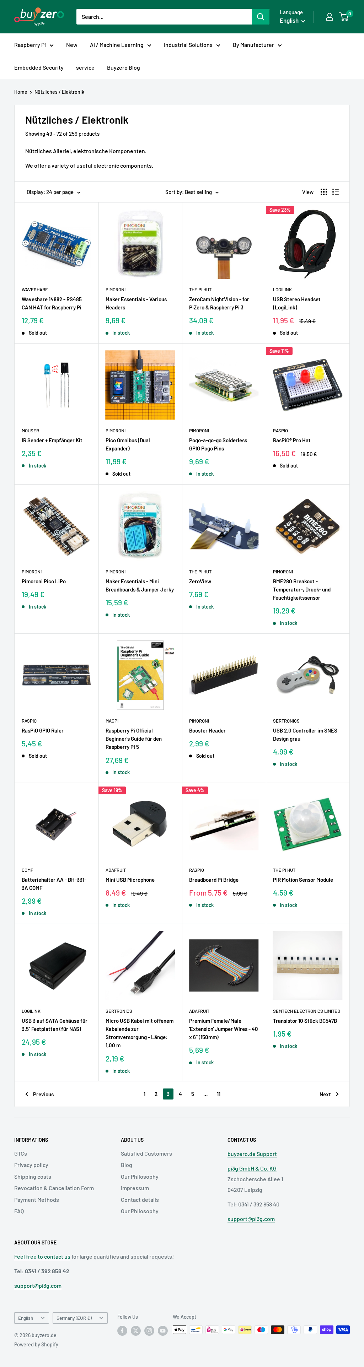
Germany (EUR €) (74, 1318)
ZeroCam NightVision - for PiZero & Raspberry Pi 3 (219, 303)
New (71, 44)
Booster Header (207, 730)
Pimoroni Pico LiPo (44, 581)
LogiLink (282, 289)
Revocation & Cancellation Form (54, 1187)
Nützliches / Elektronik (59, 92)
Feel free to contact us (42, 1256)
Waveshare (35, 289)
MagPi (112, 721)
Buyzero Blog (123, 67)
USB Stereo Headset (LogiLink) (297, 303)
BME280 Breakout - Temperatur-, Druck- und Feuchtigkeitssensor (302, 589)
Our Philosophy (140, 1176)
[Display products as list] (335, 192)
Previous (43, 1094)
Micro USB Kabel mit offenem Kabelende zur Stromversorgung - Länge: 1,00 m (139, 1033)
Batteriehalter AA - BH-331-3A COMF (54, 883)
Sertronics (286, 721)
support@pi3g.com (251, 1218)
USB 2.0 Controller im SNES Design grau (305, 734)
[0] (343, 16)
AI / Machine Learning (117, 44)
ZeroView (200, 581)
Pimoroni (115, 289)
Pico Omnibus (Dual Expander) (128, 444)
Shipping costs (32, 1176)
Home (20, 92)
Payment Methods (36, 1199)
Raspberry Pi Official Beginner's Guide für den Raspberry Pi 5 (134, 738)
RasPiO (280, 430)
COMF (27, 870)
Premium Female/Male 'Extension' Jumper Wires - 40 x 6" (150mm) (223, 1029)
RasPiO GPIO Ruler (43, 730)
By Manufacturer (253, 44)
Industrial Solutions (188, 44)
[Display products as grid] (324, 192)
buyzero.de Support (252, 1153)
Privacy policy (31, 1164)
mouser (30, 430)
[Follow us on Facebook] (122, 1330)
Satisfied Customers (146, 1153)
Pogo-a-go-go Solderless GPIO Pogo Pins (218, 444)
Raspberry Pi (30, 44)
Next (325, 1094)
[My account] (329, 17)
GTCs (20, 1153)
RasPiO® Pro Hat (292, 440)
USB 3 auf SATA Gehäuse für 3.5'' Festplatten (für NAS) (54, 1024)
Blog (126, 1164)
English (25, 1318)
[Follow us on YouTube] (163, 1330)
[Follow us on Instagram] (149, 1330)
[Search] (260, 17)
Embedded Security (39, 67)
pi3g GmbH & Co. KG (252, 1168)
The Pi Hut (200, 289)
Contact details (140, 1199)
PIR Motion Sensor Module (303, 879)
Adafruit (116, 870)
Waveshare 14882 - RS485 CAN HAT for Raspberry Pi (52, 303)
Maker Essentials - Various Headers (136, 303)
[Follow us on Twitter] (136, 1330)
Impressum (135, 1187)
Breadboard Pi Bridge (214, 879)
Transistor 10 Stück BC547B (305, 1020)
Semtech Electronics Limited (306, 1011)
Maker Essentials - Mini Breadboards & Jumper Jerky (140, 585)
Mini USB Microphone (130, 879)
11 (218, 1094)
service (85, 67)
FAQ (19, 1210)
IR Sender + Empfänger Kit (52, 440)
